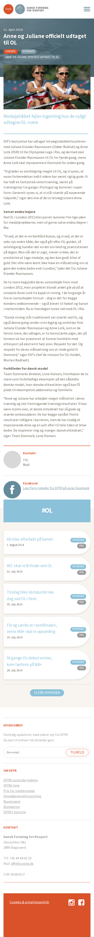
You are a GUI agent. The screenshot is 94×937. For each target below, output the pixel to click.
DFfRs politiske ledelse (20, 780)
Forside (10, 51)
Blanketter (11, 807)
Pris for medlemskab (19, 791)
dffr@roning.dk (22, 863)
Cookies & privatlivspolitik (29, 902)
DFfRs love (11, 785)
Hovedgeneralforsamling (22, 796)
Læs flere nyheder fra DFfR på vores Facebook (56, 488)
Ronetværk (11, 801)
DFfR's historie (14, 812)
